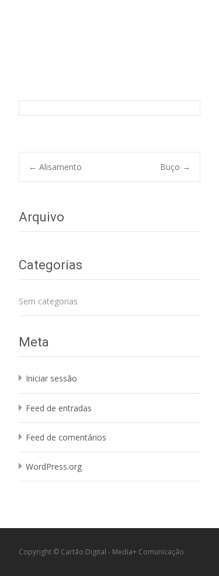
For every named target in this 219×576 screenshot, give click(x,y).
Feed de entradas (59, 408)
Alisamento (55, 166)
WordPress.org (54, 466)
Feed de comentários (66, 437)
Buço (175, 166)
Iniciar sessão (51, 378)
